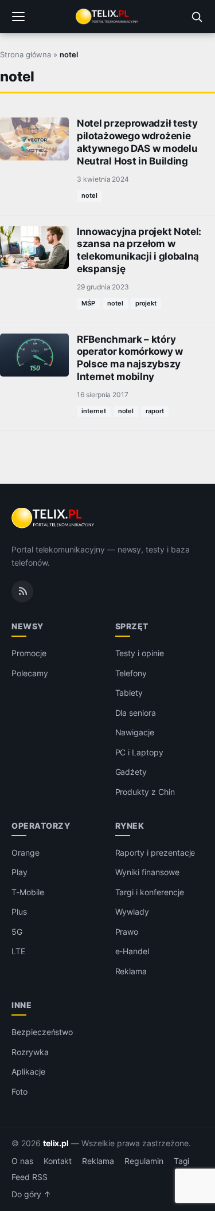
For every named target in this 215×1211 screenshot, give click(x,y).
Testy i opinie (139, 653)
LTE (18, 951)
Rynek (129, 825)
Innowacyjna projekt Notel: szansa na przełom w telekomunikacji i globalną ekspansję (139, 250)
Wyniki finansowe (147, 872)
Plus (19, 911)
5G (16, 931)
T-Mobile (27, 892)
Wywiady (132, 911)
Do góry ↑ (31, 1194)
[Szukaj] (196, 16)
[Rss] (22, 591)
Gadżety (131, 772)
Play (19, 872)
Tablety (129, 692)
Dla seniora (135, 713)
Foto (19, 1091)
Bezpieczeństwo (42, 1032)
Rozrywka (30, 1052)
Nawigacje (135, 732)
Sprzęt (131, 626)
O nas (22, 1161)
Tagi (182, 1161)
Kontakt (58, 1161)
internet (93, 411)
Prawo (127, 931)
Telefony (131, 673)
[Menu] (18, 16)
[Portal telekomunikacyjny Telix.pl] (107, 16)
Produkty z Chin (145, 792)
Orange (25, 852)
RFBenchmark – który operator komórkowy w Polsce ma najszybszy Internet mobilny (130, 358)
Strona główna (25, 54)
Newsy (27, 626)
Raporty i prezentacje (155, 852)
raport (155, 411)
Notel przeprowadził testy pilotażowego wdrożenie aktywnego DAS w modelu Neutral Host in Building (137, 141)
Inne (21, 1005)
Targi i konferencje (149, 892)
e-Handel (132, 951)
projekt (146, 303)
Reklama (131, 971)
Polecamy (29, 673)
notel (89, 195)
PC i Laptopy (139, 752)
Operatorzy (40, 825)
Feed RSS (29, 1177)
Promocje (28, 653)
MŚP (88, 303)
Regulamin (143, 1161)
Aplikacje (28, 1071)
